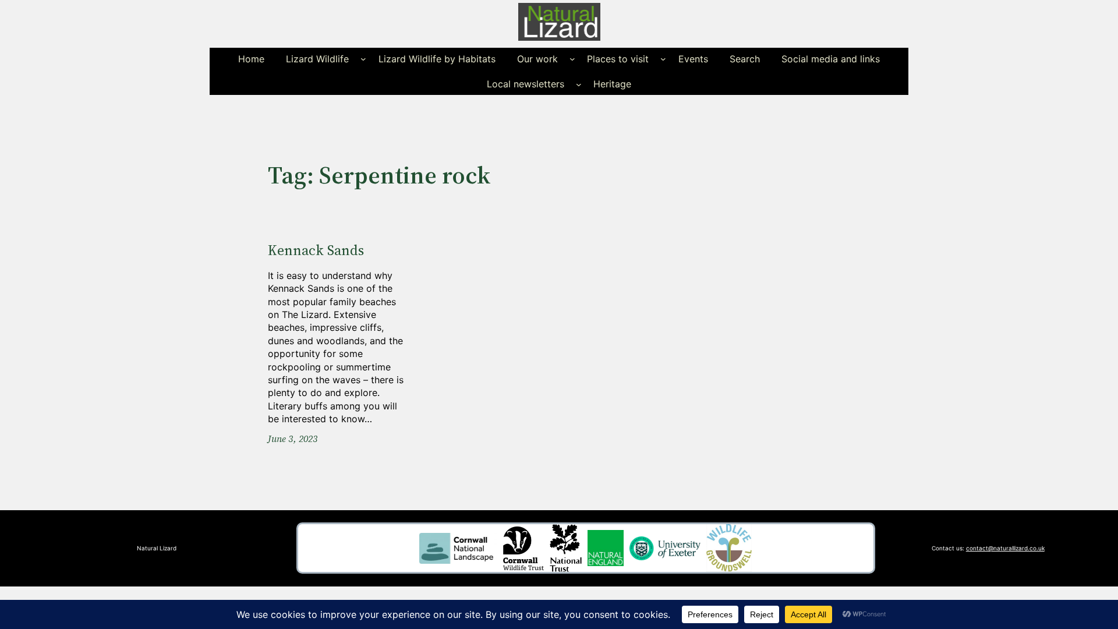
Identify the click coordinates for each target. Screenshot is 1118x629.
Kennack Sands (316, 250)
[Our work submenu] (572, 59)
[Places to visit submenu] (663, 59)
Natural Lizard (156, 548)
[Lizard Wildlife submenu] (363, 59)
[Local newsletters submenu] (579, 84)
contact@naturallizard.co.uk (1005, 548)
